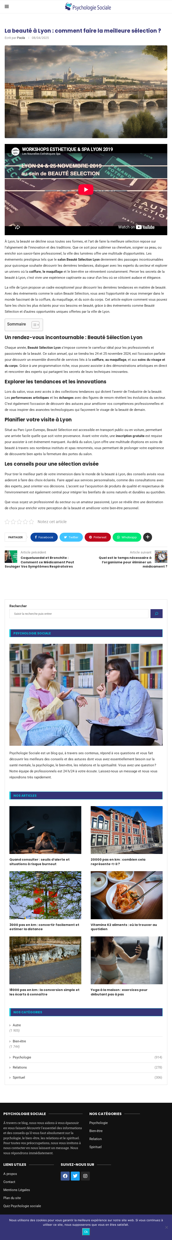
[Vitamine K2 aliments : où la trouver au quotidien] (127, 895)
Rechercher (18, 606)
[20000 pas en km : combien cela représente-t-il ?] (127, 830)
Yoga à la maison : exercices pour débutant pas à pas (119, 992)
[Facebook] (65, 1176)
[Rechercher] (156, 613)
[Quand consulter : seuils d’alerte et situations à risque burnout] (45, 830)
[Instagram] (85, 1176)
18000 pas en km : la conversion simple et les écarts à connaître (44, 992)
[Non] (166, 1227)
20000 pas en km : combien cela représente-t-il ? (118, 862)
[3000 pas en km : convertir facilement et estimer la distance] (45, 895)
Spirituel (87, 1077)
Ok (86, 1232)
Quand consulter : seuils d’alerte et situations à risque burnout (39, 862)
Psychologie (87, 1057)
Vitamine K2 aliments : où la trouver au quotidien (124, 927)
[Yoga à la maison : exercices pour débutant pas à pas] (127, 960)
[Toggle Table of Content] (33, 325)
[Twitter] (75, 1176)
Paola (21, 38)
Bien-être (19, 1041)
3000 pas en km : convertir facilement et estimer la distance (44, 927)
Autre (17, 1025)
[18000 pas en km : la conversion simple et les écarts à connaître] (45, 960)
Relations (87, 1067)
